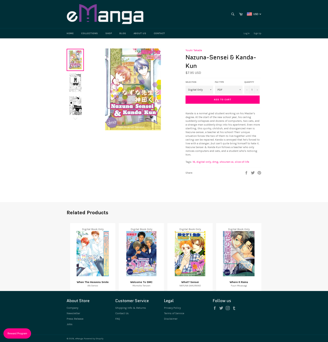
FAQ (117, 318)
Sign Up (257, 33)
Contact (159, 33)
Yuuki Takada (194, 50)
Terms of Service (174, 313)
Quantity (249, 82)
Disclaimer (170, 318)
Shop (108, 33)
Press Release (75, 318)
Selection (191, 82)
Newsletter (73, 313)
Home (70, 33)
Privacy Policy (172, 307)
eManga (79, 338)
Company (72, 307)
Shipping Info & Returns (130, 307)
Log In (247, 33)
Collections (89, 33)
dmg (215, 161)
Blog (122, 33)
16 (194, 161)
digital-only (204, 161)
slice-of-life (242, 161)
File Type (219, 82)
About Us (140, 33)
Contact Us (122, 313)
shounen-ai (227, 161)
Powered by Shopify (93, 338)
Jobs (69, 324)
